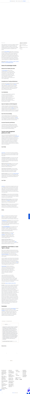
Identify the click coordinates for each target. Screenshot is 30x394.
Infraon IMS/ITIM (25, 375)
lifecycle (15, 84)
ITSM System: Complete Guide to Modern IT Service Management (11, 382)
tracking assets (7, 84)
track (8, 164)
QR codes (8, 200)
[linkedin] (17, 379)
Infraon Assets (24, 372)
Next (10, 360)
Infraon (2, 215)
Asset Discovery (4, 220)
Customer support (4, 266)
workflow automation (16, 173)
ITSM (17, 262)
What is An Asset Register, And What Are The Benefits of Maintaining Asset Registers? (4, 378)
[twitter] (18, 379)
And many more (24, 376)
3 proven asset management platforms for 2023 (24, 45)
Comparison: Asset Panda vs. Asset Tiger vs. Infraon (24, 47)
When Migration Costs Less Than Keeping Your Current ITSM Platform (11, 372)
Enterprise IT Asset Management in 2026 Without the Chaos (11, 379)
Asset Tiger (3, 186)
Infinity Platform (24, 371)
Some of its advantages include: (23, 44)
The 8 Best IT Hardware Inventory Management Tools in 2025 (6, 355)
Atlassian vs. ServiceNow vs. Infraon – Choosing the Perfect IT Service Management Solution (17, 355)
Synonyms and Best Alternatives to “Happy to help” (4, 388)
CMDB (15, 241)
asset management (7, 51)
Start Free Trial (29, 216)
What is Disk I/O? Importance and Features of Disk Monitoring (4, 384)
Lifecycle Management (6, 226)
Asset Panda (3, 152)
